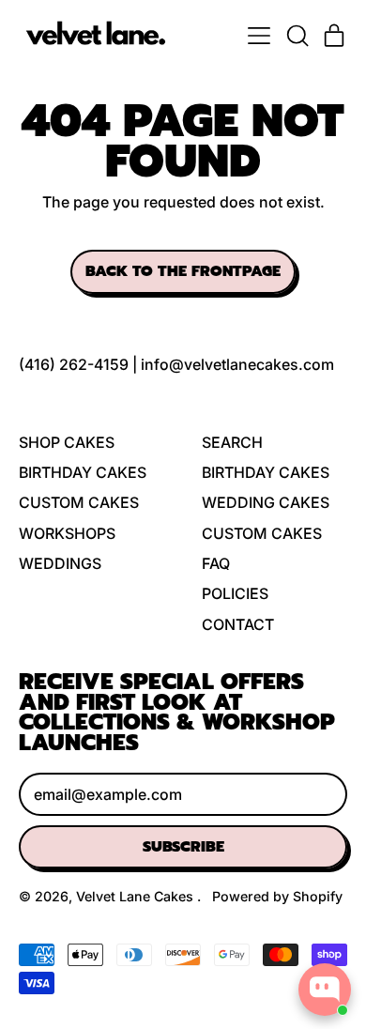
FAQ (216, 563)
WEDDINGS (60, 563)
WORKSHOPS (67, 533)
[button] (296, 36)
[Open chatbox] (324, 989)
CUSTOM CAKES (79, 502)
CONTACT (238, 624)
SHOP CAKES (66, 442)
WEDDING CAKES (265, 502)
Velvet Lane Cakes (136, 896)
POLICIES (235, 593)
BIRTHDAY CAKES (82, 472)
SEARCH (232, 442)
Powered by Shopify (277, 896)
